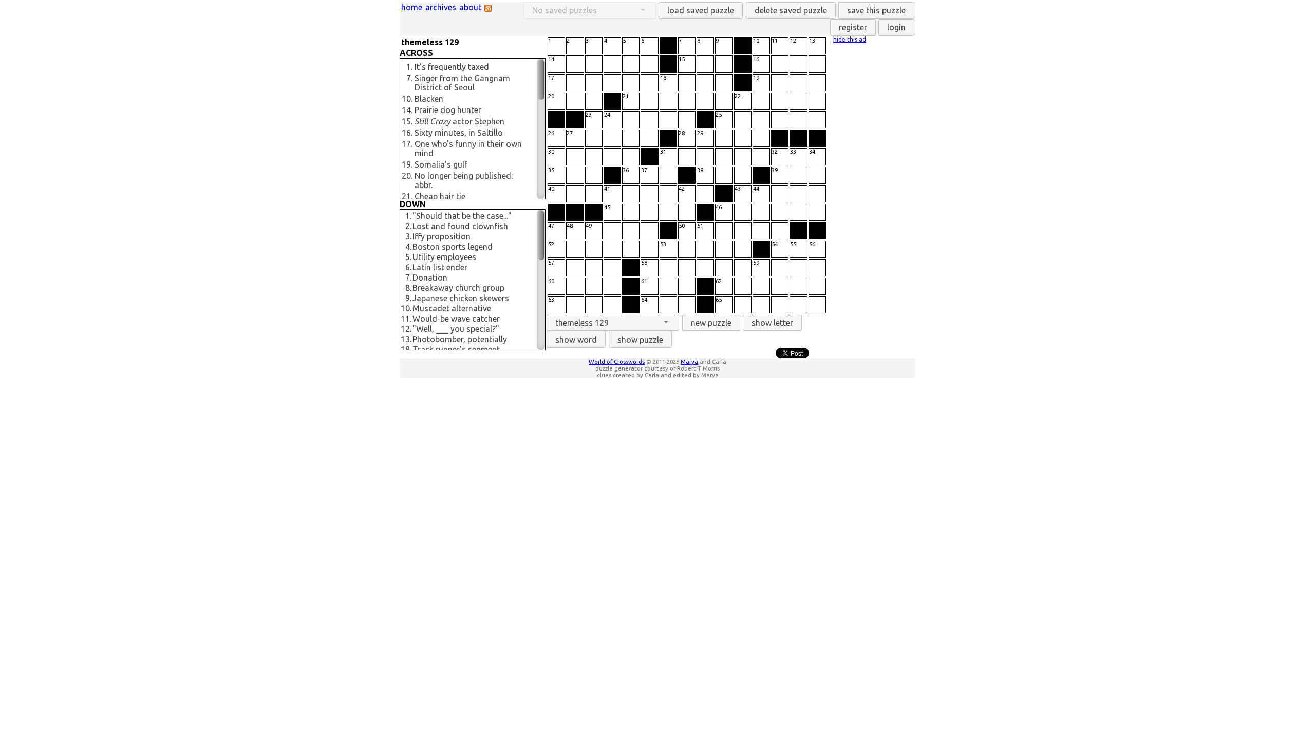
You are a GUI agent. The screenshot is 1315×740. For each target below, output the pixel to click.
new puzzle (711, 322)
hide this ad (849, 39)
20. (407, 175)
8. (408, 287)
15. (407, 121)
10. (407, 98)
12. (406, 329)
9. (408, 298)
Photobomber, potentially (459, 339)
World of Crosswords (617, 361)
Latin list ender (439, 267)
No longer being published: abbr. (464, 180)
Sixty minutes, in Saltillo (459, 132)
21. (407, 196)
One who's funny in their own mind (468, 148)
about (470, 7)
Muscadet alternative (451, 308)
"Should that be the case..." (462, 215)
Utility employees (444, 257)
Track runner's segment (456, 349)
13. (406, 339)
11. (406, 318)
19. (407, 164)
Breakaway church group (458, 287)
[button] (701, 10)
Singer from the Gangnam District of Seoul (462, 82)
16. (407, 132)
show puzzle (640, 339)
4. (408, 246)
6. (408, 267)
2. (408, 226)
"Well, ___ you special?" (455, 329)
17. (407, 144)
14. (407, 110)
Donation (429, 277)
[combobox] (613, 322)
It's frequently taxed (452, 66)
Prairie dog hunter (448, 110)
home (411, 7)
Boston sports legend (452, 246)
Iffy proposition (441, 236)
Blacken (429, 98)
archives (440, 7)
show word (576, 339)
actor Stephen (459, 121)
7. (409, 78)
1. (409, 66)
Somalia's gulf (441, 164)
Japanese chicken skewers (460, 298)
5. (408, 257)
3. (408, 236)
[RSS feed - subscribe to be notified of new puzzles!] (488, 8)
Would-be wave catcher (456, 318)
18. (406, 349)
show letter (772, 322)
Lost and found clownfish (460, 226)
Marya (689, 361)
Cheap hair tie (440, 196)
